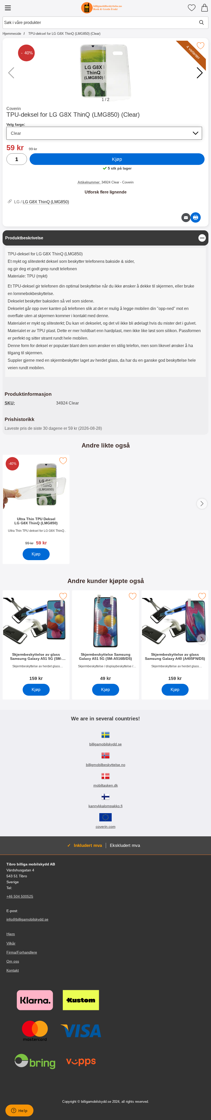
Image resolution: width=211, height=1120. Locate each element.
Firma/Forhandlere (21, 952)
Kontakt (12, 970)
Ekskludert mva (125, 845)
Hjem (10, 934)
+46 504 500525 (19, 896)
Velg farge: (15, 124)
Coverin (13, 108)
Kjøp (117, 159)
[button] (199, 73)
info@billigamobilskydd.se (27, 919)
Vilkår (10, 943)
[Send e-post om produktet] (185, 217)
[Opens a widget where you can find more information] (19, 1111)
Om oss (12, 961)
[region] (105, 238)
